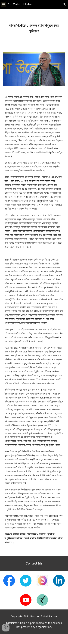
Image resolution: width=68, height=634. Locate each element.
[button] (4, 4)
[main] (34, 28)
